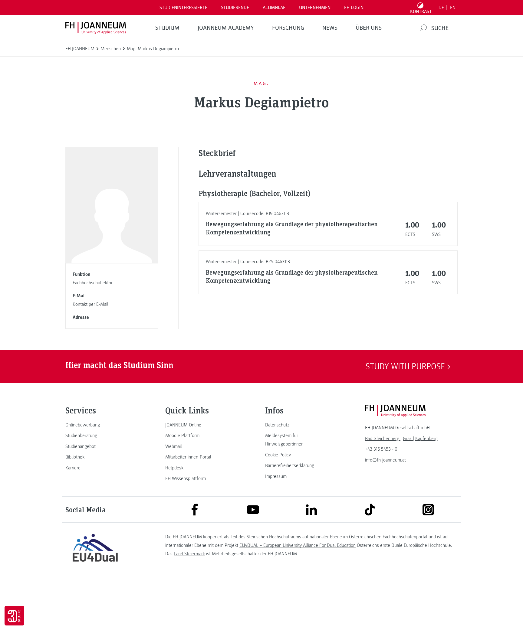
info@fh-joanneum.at (385, 460)
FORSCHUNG (288, 27)
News (329, 27)
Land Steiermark (189, 554)
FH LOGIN (353, 8)
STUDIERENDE (235, 8)
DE (441, 8)
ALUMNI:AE (274, 8)
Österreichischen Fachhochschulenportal (388, 537)
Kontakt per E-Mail (90, 304)
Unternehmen (315, 8)
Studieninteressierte (183, 8)
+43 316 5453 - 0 (381, 449)
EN (453, 8)
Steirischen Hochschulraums (274, 537)
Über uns (369, 27)
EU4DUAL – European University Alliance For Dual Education (297, 545)
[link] (95, 425)
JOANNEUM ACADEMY (226, 27)
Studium (167, 27)
